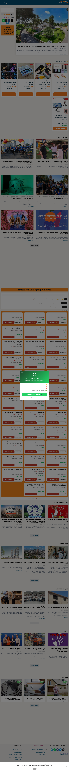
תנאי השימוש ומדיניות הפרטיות (34, 766)
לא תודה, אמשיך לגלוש (34, 397)
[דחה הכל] (67, 766)
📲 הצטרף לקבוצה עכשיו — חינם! (34, 394)
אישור (35, 769)
